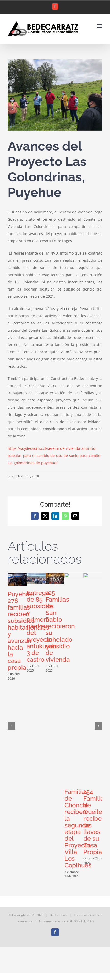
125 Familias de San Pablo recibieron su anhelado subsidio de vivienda (60, 626)
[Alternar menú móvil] (99, 26)
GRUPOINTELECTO (80, 921)
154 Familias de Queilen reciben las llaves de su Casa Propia (95, 822)
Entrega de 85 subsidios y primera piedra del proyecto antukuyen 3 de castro (42, 626)
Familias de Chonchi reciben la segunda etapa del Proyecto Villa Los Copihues (77, 828)
